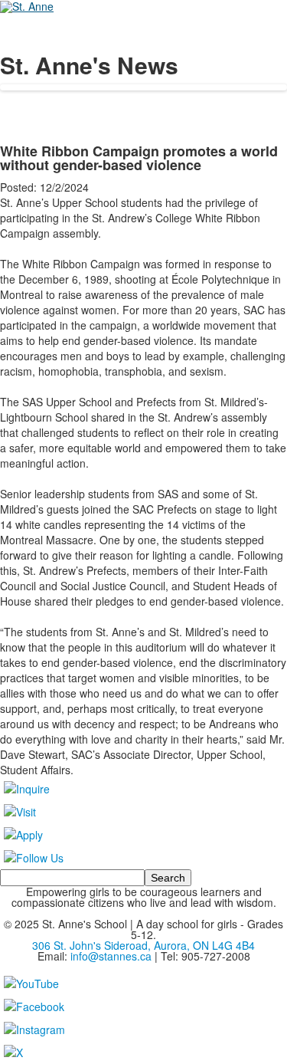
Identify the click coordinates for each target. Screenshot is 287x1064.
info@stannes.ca (111, 956)
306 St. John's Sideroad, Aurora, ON (143, 945)
